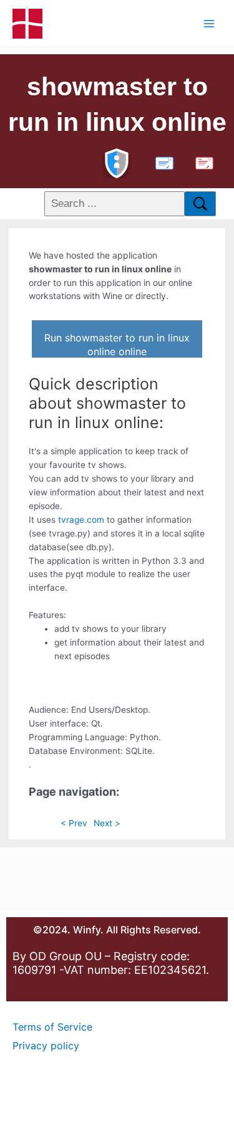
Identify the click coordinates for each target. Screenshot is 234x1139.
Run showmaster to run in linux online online (117, 344)
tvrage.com (81, 520)
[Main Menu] (209, 23)
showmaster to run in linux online (117, 104)
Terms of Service (52, 1027)
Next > (107, 823)
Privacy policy (45, 1045)
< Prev (74, 823)
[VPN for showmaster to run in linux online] (116, 162)
